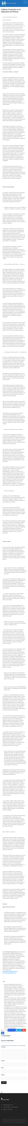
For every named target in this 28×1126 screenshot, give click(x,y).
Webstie (3, 1074)
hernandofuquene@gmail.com (9, 973)
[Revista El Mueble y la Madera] (8, 3)
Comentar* (3, 1047)
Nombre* (3, 1060)
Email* (2, 1067)
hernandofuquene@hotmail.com (10, 971)
